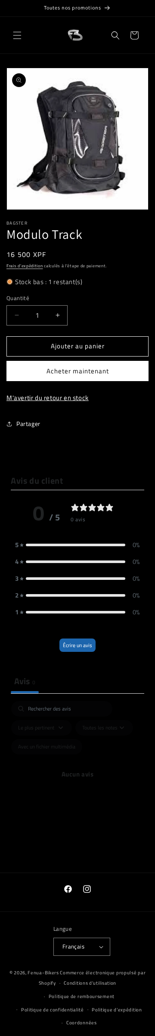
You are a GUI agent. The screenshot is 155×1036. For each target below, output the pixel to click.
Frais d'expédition (24, 266)
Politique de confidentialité (52, 1009)
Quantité (17, 298)
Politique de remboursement (82, 996)
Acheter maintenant (77, 371)
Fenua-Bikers (43, 972)
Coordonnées (81, 1022)
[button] (17, 35)
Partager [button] (28, 423)
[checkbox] (46, 746)
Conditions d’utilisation (90, 983)
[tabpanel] (77, 784)
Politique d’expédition (117, 1009)
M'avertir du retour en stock (47, 398)
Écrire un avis (77, 645)
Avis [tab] (24, 681)
